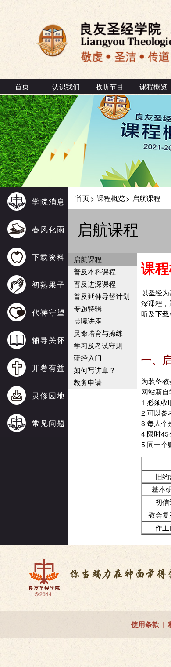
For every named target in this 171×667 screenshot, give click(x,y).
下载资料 (48, 256)
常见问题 (48, 422)
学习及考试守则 (98, 345)
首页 (22, 86)
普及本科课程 (95, 271)
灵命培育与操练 (98, 333)
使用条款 (145, 624)
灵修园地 (48, 395)
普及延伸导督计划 (102, 296)
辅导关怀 (48, 339)
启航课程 (88, 259)
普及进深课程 (95, 284)
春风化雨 (48, 228)
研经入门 (88, 358)
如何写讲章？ (95, 370)
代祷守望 (48, 311)
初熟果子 (48, 284)
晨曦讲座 (88, 321)
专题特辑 (88, 308)
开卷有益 (48, 367)
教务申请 (88, 382)
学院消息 (48, 201)
